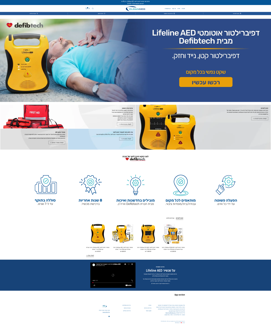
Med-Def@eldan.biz (171, 313)
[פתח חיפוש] (92, 8)
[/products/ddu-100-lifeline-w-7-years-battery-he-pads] (135, 58)
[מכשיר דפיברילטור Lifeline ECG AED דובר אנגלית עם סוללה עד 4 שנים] (148, 233)
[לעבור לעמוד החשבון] (89, 8)
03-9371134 (172, 311)
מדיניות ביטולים (127, 311)
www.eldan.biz (106, 312)
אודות (150, 305)
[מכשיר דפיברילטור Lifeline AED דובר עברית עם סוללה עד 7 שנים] (97, 233)
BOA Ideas (177, 322)
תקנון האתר (148, 311)
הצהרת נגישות (127, 308)
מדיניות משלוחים (127, 305)
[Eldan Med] (135, 8)
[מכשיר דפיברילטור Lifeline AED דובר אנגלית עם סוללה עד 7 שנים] (123, 233)
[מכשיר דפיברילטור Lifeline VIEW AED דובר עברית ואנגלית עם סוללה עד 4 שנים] (173, 233)
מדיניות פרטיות (147, 308)
